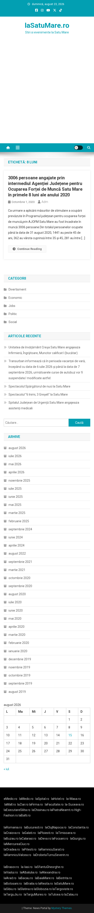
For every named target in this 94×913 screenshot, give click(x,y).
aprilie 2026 (16, 472)
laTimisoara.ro (66, 833)
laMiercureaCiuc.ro (17, 844)
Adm (45, 202)
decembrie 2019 (20, 659)
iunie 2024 (16, 537)
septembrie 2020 (20, 586)
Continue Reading (29, 249)
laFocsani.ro (59, 838)
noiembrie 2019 (19, 667)
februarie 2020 (19, 643)
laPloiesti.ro (46, 833)
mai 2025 (15, 505)
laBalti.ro (25, 815)
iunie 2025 (16, 496)
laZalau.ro (71, 894)
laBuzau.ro (11, 838)
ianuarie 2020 (18, 651)
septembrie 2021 (20, 562)
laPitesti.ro (29, 849)
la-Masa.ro (73, 799)
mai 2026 (15, 464)
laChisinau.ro (40, 810)
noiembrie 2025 (19, 480)
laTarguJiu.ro (14, 894)
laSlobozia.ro (43, 889)
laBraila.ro (31, 883)
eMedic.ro (10, 799)
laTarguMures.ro (35, 894)
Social (13, 322)
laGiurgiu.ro (78, 838)
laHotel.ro (57, 799)
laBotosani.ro (13, 883)
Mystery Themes (61, 908)
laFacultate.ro (54, 804)
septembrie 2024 (20, 529)
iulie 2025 (15, 488)
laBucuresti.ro (33, 827)
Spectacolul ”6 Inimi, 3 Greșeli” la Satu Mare (38, 394)
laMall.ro (10, 804)
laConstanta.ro (78, 827)
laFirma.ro (36, 804)
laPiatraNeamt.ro (62, 810)
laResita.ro (45, 883)
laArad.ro (10, 878)
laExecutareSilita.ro (17, 810)
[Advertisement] (47, 94)
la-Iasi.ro (27, 867)
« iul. (7, 769)
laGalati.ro (29, 833)
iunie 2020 (16, 610)
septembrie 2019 (20, 683)
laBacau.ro (25, 878)
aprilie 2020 (16, 626)
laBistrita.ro (64, 878)
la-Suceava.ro (74, 804)
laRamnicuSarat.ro (51, 849)
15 (70, 735)
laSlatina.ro (25, 889)
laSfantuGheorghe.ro (49, 867)
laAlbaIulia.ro (29, 872)
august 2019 (17, 691)
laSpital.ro (42, 799)
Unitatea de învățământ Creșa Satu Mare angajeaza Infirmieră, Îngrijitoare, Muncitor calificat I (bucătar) (44, 350)
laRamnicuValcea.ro (17, 855)
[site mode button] (78, 147)
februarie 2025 (19, 521)
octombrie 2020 (19, 578)
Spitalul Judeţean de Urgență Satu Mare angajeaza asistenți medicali (44, 405)
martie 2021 (17, 570)
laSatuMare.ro (47, 25)
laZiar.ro (23, 804)
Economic (15, 297)
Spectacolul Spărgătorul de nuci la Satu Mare (39, 386)
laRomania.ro (13, 827)
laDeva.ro (44, 838)
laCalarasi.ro (27, 838)
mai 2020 (15, 618)
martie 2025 (17, 513)
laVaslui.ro (12, 872)
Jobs (12, 306)
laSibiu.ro (10, 889)
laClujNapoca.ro (55, 827)
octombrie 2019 (19, 675)
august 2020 (17, 594)
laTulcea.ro (56, 894)
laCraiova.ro (12, 833)
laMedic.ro (26, 799)
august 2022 (17, 553)
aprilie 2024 (16, 545)
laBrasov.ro (11, 867)
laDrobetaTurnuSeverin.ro (51, 855)
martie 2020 (17, 634)
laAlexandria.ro (50, 872)
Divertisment (17, 289)
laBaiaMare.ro (44, 878)
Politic (13, 314)
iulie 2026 (15, 456)
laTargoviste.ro (62, 889)
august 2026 (17, 448)
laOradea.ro (12, 849)
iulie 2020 (15, 602)
